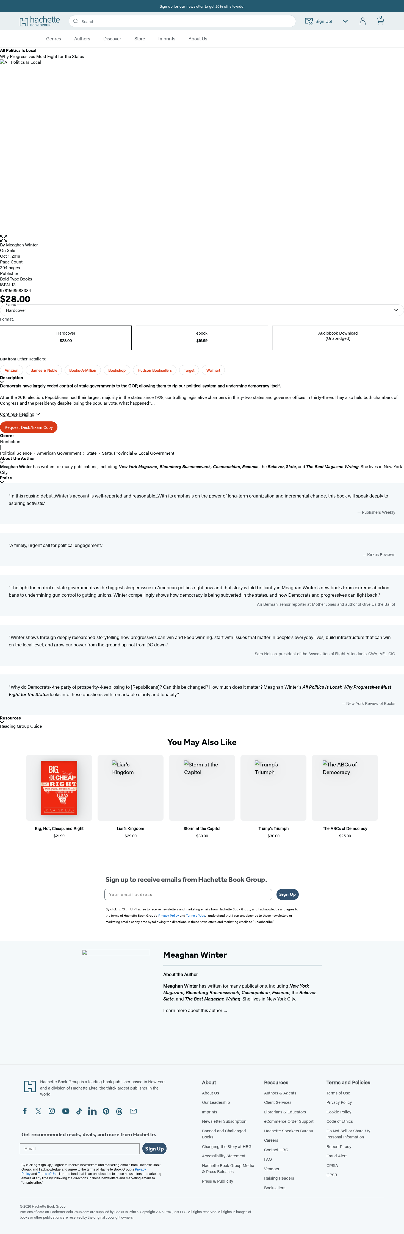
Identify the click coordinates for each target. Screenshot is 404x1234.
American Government (59, 453)
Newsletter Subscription (224, 1121)
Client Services (277, 1102)
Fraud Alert (336, 1155)
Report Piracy (338, 1146)
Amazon (11, 370)
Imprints (166, 39)
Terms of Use (338, 1093)
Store (139, 39)
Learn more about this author (193, 1010)
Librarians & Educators (285, 1112)
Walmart (213, 370)
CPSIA (332, 1165)
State (91, 453)
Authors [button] (82, 39)
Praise (6, 477)
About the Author (17, 458)
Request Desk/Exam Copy (29, 427)
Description (11, 377)
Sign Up (287, 894)
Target (189, 370)
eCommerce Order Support (289, 1121)
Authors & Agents (280, 1093)
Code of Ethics (339, 1121)
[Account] (363, 21)
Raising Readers (279, 1178)
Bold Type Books (16, 279)
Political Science (16, 453)
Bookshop (117, 370)
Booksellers (274, 1187)
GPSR (331, 1174)
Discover (112, 39)
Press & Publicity (217, 1181)
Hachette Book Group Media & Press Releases (228, 1168)
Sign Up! (324, 21)
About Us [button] (198, 39)
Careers (271, 1140)
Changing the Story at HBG (226, 1146)
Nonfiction (10, 441)
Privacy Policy (339, 1102)
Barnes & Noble (44, 370)
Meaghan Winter (22, 244)
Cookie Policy (338, 1112)
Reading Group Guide (21, 726)
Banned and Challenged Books (224, 1134)
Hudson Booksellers (155, 370)
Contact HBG (276, 1149)
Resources (10, 718)
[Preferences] (345, 21)
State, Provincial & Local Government (138, 453)
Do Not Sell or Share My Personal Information (348, 1134)
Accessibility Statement (223, 1155)
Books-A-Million (82, 370)
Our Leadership (216, 1102)
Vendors (271, 1168)
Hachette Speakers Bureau (288, 1130)
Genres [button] (53, 39)
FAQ (268, 1159)
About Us (210, 1093)
